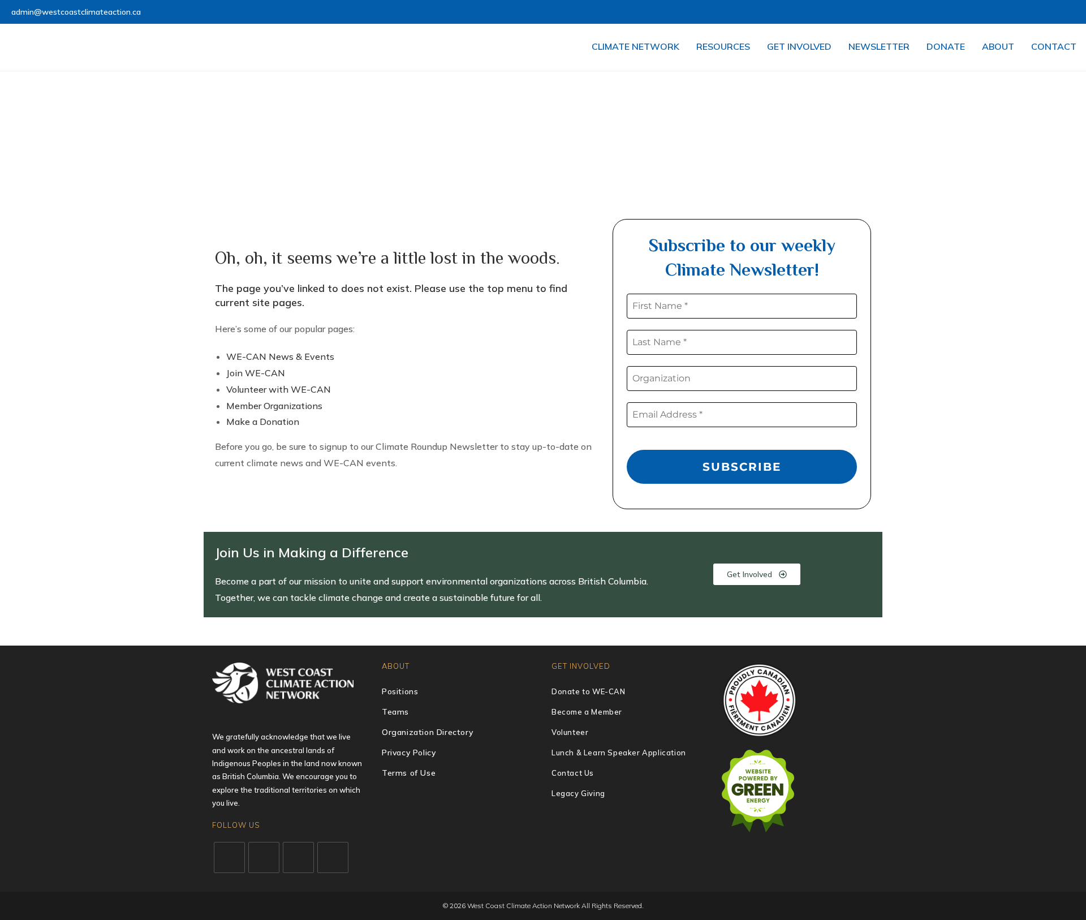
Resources (723, 46)
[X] (229, 857)
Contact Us (572, 772)
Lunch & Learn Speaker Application (618, 752)
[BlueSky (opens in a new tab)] (1058, 12)
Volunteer (569, 732)
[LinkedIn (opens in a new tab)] (1032, 12)
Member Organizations (274, 405)
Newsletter (879, 46)
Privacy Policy (409, 752)
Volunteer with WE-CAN (278, 389)
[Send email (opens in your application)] (1070, 12)
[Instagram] (298, 857)
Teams (395, 712)
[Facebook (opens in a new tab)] (1006, 12)
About (998, 46)
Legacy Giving (578, 793)
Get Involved (799, 46)
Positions (400, 691)
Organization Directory (427, 732)
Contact (1053, 46)
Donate (945, 46)
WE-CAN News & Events (280, 356)
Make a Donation (262, 421)
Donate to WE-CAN (588, 691)
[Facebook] (263, 857)
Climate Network (635, 46)
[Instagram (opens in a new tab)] (1019, 12)
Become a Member (586, 711)
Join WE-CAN (255, 373)
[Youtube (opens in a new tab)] (1045, 12)
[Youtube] (332, 857)
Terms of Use (409, 773)
